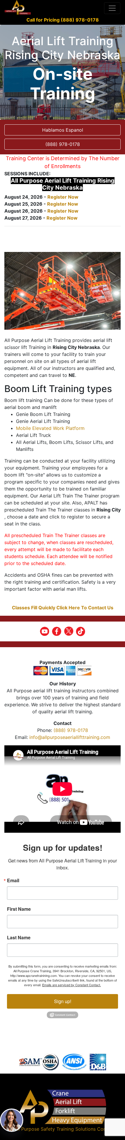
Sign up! (62, 1001)
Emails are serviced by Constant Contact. (71, 984)
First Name (19, 909)
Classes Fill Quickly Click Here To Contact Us (62, 607)
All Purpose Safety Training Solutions (55, 1129)
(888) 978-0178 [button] (62, 144)
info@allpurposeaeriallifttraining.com (69, 737)
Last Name (19, 937)
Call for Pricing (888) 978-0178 (62, 20)
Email (13, 880)
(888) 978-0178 (70, 730)
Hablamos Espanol (62, 130)
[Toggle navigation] (112, 8)
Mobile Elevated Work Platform (50, 428)
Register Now (62, 197)
